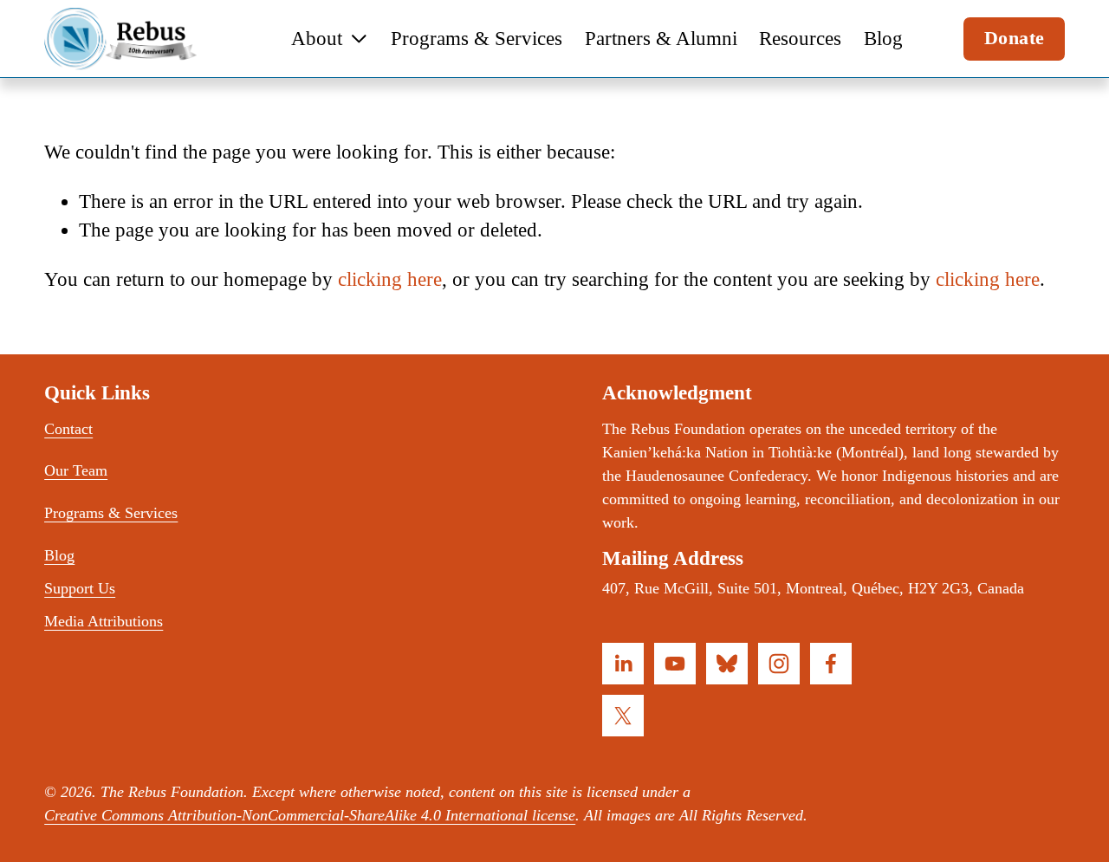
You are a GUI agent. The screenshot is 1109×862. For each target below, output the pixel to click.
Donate (1014, 38)
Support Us (79, 588)
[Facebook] (831, 663)
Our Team (75, 470)
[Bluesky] (727, 663)
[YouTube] (675, 663)
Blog (883, 38)
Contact (68, 428)
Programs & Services (476, 38)
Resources (800, 38)
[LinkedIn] (623, 663)
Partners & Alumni (661, 38)
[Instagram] (779, 663)
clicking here (390, 279)
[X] (623, 715)
